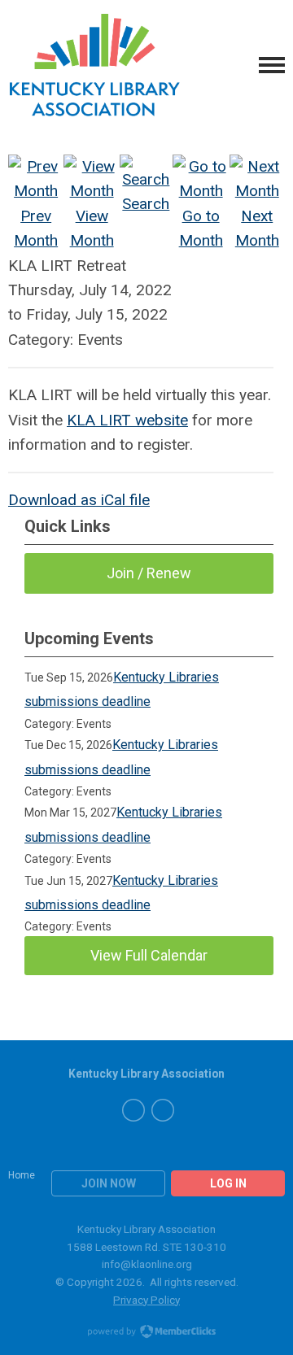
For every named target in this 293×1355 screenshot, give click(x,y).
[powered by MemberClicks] (146, 1333)
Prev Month (36, 228)
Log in (228, 1183)
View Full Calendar (149, 955)
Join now (108, 1183)
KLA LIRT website (127, 420)
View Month (92, 228)
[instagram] (162, 1110)
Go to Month (201, 228)
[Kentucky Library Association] (94, 65)
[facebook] (133, 1110)
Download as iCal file (79, 499)
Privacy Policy (146, 1299)
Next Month (257, 228)
